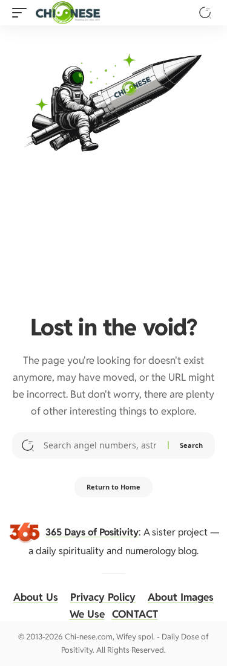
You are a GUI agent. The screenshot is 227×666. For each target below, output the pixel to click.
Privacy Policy (103, 597)
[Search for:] (101, 445)
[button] (22, 12)
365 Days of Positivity (92, 531)
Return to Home (113, 486)
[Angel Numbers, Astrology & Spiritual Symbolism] (68, 12)
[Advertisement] (113, 230)
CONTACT (135, 614)
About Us (35, 597)
